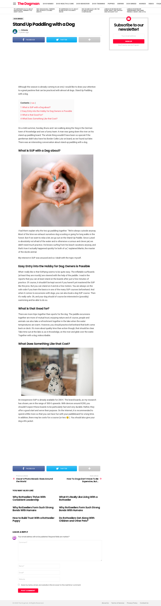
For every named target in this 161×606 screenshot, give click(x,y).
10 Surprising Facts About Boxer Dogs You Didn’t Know (68, 10)
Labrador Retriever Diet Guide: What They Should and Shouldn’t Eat (113, 10)
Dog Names (48, 3)
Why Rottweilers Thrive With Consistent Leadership (29, 498)
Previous (14, 10)
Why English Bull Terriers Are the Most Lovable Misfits (45, 10)
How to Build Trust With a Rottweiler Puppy (33, 519)
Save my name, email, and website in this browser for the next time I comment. (51, 585)
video (151, 3)
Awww (120, 3)
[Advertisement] (57, 64)
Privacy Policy (132, 603)
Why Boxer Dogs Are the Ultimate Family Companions (90, 10)
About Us (105, 603)
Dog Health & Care (65, 3)
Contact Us (144, 603)
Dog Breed (131, 3)
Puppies (111, 3)
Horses (142, 3)
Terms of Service (117, 603)
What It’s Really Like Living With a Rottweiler (78, 498)
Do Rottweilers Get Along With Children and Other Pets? (77, 519)
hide (33, 103)
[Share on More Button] (89, 39)
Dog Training (98, 3)
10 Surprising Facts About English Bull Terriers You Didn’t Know (23, 10)
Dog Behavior (82, 3)
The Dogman (28, 3)
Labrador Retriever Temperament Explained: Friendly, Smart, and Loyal (136, 10)
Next (147, 10)
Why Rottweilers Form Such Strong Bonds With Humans (33, 509)
